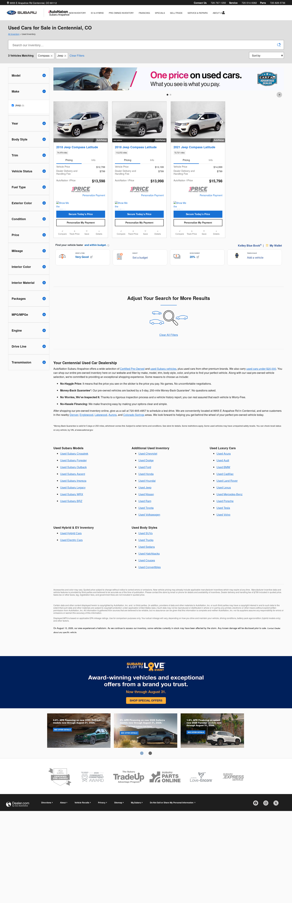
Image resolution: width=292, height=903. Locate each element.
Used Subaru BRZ (71, 509)
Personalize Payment (93, 195)
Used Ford (144, 476)
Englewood (86, 423)
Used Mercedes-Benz (229, 503)
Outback (79, 739)
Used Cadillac (225, 482)
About (63, 811)
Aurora (112, 423)
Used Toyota (146, 516)
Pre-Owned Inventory (121, 12)
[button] (80, 152)
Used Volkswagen (149, 523)
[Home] (25, 12)
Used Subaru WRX (71, 503)
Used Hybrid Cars (71, 542)
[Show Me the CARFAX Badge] (121, 205)
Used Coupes (146, 569)
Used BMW (223, 476)
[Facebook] (257, 812)
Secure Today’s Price (81, 214)
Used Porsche (225, 509)
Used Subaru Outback (73, 476)
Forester (212, 739)
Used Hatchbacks (149, 562)
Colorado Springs (133, 423)
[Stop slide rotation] (279, 94)
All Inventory (13, 34)
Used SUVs (145, 542)
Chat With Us (80, 231)
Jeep (60, 55)
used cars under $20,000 (261, 377)
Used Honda (146, 482)
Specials (160, 12)
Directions (46, 811)
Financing (144, 12)
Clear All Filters (168, 343)
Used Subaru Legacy (73, 496)
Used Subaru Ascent (72, 482)
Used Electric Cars (71, 548)
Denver (74, 423)
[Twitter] (277, 812)
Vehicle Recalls (82, 811)
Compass (44, 55)
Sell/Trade (176, 12)
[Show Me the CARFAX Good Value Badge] (62, 205)
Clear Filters (77, 55)
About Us (218, 12)
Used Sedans (146, 555)
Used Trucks (145, 548)
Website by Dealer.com (17, 812)
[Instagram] (267, 812)
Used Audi (222, 469)
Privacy (101, 811)
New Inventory (77, 12)
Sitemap (118, 811)
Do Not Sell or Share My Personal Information (172, 811)
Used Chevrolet (147, 462)
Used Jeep (144, 496)
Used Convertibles (149, 575)
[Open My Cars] (222, 13)
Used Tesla (223, 516)
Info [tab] (93, 160)
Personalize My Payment (81, 222)
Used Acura (223, 462)
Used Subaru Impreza (73, 489)
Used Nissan (146, 503)
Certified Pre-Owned (132, 377)
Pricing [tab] (69, 160)
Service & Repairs (198, 12)
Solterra (145, 739)
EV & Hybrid (97, 12)
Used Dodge (146, 469)
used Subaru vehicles (163, 377)
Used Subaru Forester (73, 469)
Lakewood (101, 423)
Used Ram (144, 509)
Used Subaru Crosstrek (74, 462)
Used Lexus (223, 496)
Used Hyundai (147, 489)
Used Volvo (223, 523)
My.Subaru (136, 811)
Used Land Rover (227, 489)
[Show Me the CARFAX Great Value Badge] (180, 205)
